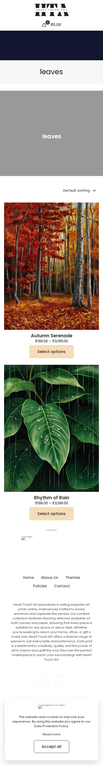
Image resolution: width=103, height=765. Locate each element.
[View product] (93, 208)
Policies (40, 586)
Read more (51, 734)
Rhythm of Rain (51, 497)
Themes (72, 577)
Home (28, 577)
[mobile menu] (96, 10)
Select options (51, 351)
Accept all (51, 746)
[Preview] (93, 215)
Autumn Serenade (51, 335)
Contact (62, 586)
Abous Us (49, 577)
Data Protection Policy (51, 726)
